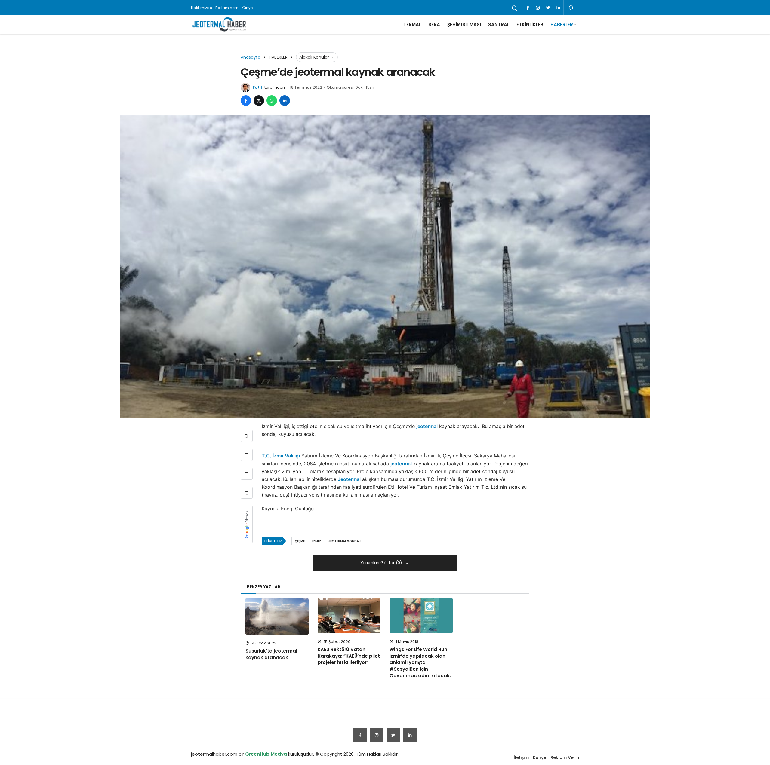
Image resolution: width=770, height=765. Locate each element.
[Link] (558, 7)
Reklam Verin (227, 7)
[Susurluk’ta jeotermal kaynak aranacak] (277, 616)
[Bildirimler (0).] (571, 7)
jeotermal (427, 426)
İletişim (521, 757)
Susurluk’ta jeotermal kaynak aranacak (271, 654)
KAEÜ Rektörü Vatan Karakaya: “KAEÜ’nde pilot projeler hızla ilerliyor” (349, 656)
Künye (247, 7)
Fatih (258, 87)
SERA (434, 24)
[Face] (527, 7)
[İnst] (538, 7)
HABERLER (561, 24)
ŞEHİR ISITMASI (464, 24)
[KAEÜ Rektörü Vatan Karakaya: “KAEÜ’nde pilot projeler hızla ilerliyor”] (349, 615)
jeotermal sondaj (344, 541)
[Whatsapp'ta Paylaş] (271, 100)
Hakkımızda (201, 7)
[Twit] (548, 7)
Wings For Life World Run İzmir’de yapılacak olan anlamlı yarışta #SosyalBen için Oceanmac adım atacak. (420, 662)
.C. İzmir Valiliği (282, 456)
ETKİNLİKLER (529, 24)
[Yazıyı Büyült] (247, 455)
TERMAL (412, 24)
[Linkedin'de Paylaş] (284, 100)
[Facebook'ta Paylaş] (246, 100)
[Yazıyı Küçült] (247, 474)
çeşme (300, 541)
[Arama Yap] (514, 8)
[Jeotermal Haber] (219, 24)
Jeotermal (349, 479)
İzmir (316, 541)
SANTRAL (498, 24)
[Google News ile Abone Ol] (247, 524)
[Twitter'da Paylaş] (259, 100)
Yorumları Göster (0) (382, 563)
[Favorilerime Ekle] (247, 436)
